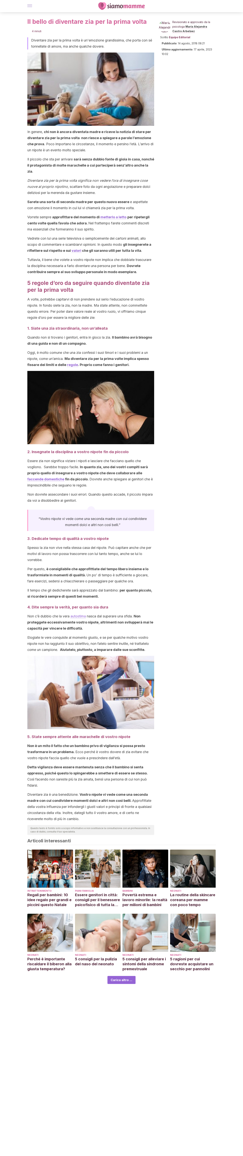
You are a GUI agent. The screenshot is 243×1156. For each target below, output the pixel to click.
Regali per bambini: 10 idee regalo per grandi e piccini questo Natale (49, 900)
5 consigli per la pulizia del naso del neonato (96, 961)
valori (76, 251)
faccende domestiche (45, 479)
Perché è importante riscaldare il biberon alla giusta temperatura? (49, 964)
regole (72, 365)
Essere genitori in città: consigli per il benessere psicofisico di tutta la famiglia (97, 900)
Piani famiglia (84, 890)
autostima (78, 616)
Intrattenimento (39, 890)
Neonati (175, 890)
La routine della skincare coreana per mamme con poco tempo (192, 900)
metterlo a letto (113, 217)
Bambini (127, 890)
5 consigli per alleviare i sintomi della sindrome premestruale (144, 964)
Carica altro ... (121, 980)
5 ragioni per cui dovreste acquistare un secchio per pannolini (191, 964)
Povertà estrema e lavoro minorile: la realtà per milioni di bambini (144, 900)
